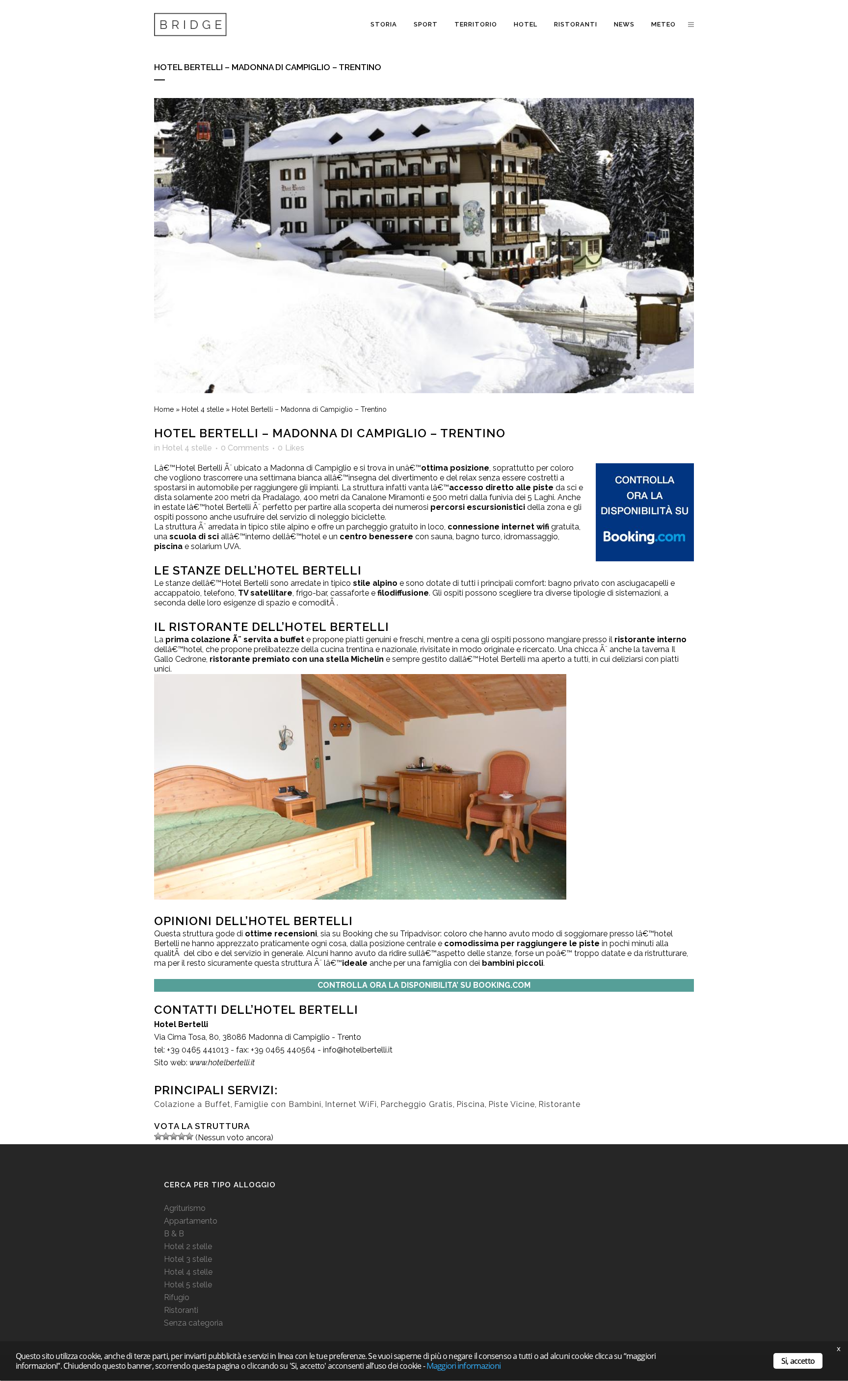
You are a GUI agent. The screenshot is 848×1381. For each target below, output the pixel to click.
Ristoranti (181, 1310)
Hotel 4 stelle (203, 409)
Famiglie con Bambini (277, 1104)
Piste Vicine (511, 1104)
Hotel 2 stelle (188, 1246)
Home (164, 409)
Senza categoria (193, 1323)
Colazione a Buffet (192, 1104)
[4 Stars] (182, 1136)
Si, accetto (798, 1361)
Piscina (470, 1104)
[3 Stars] (174, 1136)
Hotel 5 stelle (188, 1284)
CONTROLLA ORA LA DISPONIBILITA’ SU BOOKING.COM (424, 985)
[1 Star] (158, 1136)
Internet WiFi (351, 1104)
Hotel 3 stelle (188, 1259)
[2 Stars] (166, 1136)
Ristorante (559, 1104)
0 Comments (245, 447)
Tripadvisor (420, 933)
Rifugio (176, 1297)
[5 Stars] (189, 1136)
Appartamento (190, 1221)
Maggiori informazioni (463, 1365)
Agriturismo (185, 1208)
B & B (174, 1233)
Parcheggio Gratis (416, 1104)
